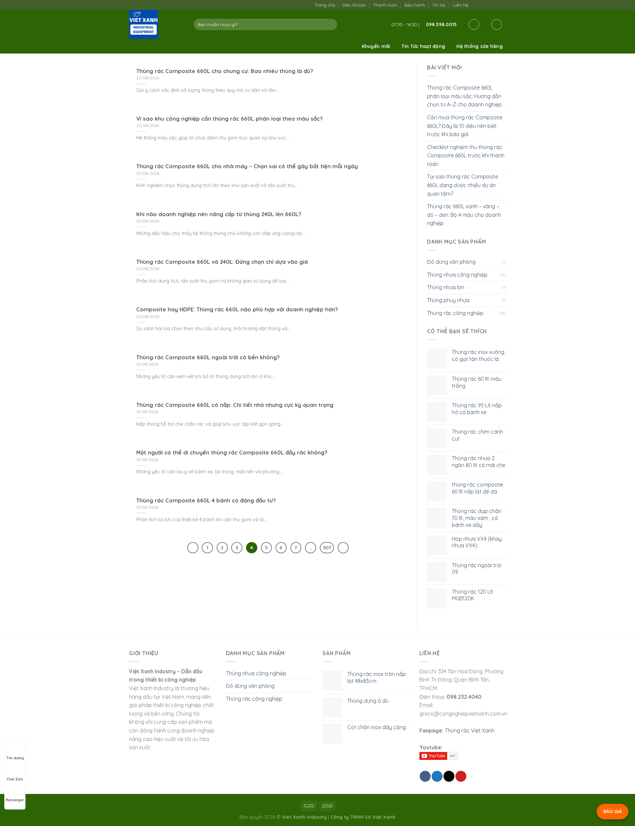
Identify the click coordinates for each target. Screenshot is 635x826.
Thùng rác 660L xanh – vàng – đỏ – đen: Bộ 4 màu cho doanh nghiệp (464, 214)
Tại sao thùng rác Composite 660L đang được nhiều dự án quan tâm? (462, 185)
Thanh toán (385, 5)
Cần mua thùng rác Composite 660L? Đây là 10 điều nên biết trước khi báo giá (464, 126)
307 (327, 547)
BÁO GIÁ (612, 811)
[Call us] (495, 4)
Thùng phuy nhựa (448, 300)
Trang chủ (325, 5)
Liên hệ (460, 5)
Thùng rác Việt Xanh (469, 730)
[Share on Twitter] (437, 776)
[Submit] (330, 24)
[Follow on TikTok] (482, 4)
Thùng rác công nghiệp (455, 313)
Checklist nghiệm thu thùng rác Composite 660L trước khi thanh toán (465, 155)
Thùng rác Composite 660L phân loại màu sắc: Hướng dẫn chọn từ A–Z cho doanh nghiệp (464, 96)
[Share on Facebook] (425, 776)
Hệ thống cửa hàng (479, 46)
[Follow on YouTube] (502, 4)
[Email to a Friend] (449, 776)
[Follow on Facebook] (475, 4)
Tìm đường (15, 758)
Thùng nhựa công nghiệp (457, 274)
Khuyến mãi (376, 46)
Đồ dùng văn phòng (451, 261)
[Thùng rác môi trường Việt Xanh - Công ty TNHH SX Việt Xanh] (156, 24)
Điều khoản (354, 5)
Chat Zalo (15, 779)
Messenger (15, 800)
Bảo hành (414, 5)
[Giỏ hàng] (496, 24)
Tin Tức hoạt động (423, 46)
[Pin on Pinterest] (460, 776)
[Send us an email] (489, 4)
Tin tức (439, 5)
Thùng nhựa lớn (445, 287)
